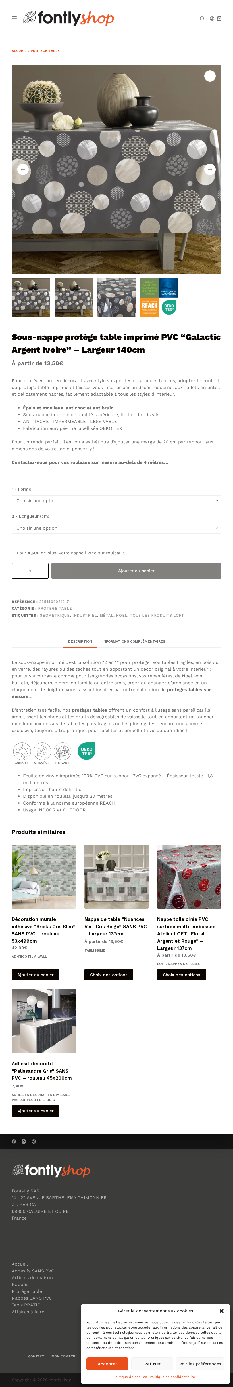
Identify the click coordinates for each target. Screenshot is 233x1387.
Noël (121, 615)
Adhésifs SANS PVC (33, 1271)
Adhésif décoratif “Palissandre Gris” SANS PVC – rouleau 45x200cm (42, 1071)
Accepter (107, 1364)
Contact (36, 1356)
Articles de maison (32, 1277)
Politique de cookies (130, 1377)
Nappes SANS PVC (32, 1298)
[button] (221, 1311)
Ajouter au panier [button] (35, 974)
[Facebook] (14, 1141)
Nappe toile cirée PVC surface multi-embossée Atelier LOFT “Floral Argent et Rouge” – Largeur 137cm (186, 933)
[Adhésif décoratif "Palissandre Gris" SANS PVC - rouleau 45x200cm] (44, 1021)
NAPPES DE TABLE (184, 964)
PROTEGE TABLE (45, 51)
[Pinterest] (34, 1141)
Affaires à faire (28, 1311)
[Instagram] (24, 1141)
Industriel (84, 615)
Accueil (19, 51)
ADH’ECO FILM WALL (29, 957)
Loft (161, 964)
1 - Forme (21, 489)
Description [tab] (80, 641)
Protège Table (27, 1291)
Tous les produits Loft (157, 615)
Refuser (152, 1364)
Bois (51, 1100)
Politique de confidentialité (172, 1377)
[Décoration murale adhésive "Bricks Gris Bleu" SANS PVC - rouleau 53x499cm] (44, 877)
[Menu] (14, 18)
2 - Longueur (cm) (30, 516)
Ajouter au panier (136, 570)
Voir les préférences (200, 1364)
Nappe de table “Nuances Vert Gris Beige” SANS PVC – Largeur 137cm (115, 926)
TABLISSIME (94, 950)
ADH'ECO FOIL (32, 1100)
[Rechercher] (202, 18)
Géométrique (55, 615)
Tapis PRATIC (26, 1305)
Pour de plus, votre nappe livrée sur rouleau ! (69, 552)
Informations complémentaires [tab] (133, 641)
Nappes (20, 1284)
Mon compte (63, 1356)
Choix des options (109, 974)
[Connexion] (212, 18)
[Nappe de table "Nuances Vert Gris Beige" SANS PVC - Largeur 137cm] (116, 877)
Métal (106, 615)
